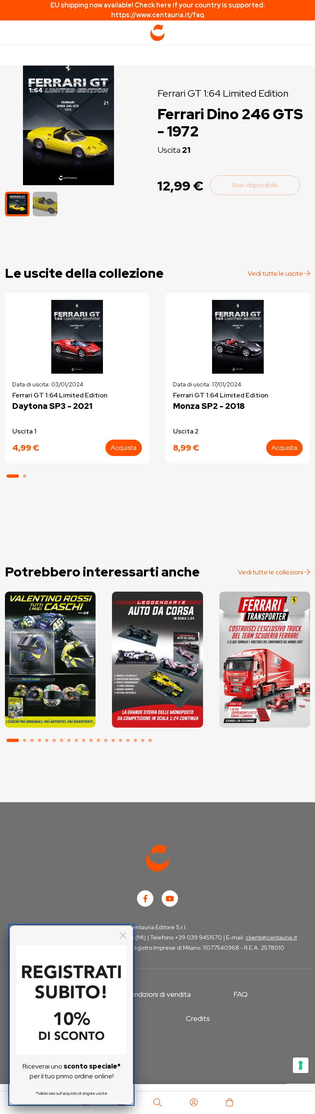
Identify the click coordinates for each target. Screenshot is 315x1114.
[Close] (123, 935)
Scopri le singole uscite (50, 715)
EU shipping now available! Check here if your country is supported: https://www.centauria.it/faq (157, 10)
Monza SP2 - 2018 (209, 406)
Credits (198, 1018)
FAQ (240, 994)
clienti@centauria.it (271, 937)
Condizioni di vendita (158, 994)
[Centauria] (157, 33)
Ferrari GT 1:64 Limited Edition (223, 93)
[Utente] (193, 1102)
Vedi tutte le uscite (276, 273)
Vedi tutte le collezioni (271, 572)
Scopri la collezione (50, 692)
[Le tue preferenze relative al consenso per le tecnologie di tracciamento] (300, 1065)
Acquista (124, 447)
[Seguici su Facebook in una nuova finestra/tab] (145, 898)
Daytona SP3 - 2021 (52, 406)
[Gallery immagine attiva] (68, 121)
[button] (45, 204)
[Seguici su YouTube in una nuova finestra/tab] (170, 898)
